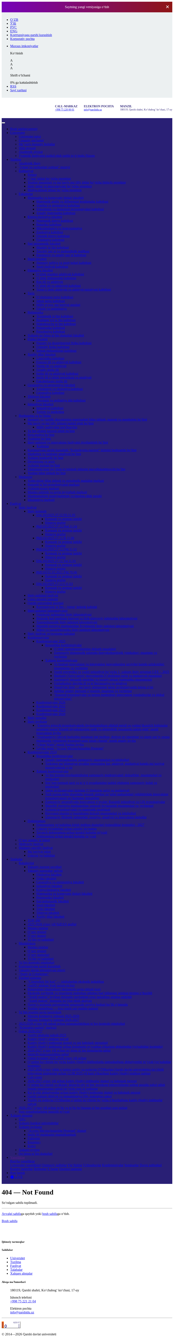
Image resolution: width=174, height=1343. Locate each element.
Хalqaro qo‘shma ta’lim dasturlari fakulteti (56, 335)
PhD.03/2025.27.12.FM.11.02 (56, 549)
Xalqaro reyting (29, 1150)
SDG (22, 1119)
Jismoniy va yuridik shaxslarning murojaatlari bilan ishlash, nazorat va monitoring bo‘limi (87, 419)
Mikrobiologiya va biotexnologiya (59, 228)
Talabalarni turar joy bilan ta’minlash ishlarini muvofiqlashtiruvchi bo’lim (76, 469)
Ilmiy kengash (37, 511)
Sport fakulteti (37, 259)
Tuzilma (15, 159)
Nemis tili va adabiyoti (51, 366)
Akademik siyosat (31, 152)
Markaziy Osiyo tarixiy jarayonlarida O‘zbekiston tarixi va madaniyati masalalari (108, 675)
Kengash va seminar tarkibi (63, 519)
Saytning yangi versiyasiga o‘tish (87, 7)
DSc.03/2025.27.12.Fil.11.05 (55, 515)
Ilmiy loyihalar (37, 721)
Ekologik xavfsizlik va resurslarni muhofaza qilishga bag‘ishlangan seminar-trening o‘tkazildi (90, 993)
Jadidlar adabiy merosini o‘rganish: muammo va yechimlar (93, 691)
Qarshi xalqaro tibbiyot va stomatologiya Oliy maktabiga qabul (70, 1096)
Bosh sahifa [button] (9, 1221)
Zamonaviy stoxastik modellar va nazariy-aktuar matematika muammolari (103, 679)
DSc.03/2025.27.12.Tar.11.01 (56, 561)
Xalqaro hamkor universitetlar (39, 1123)
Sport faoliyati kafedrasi (52, 266)
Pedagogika (35, 312)
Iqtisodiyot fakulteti (40, 404)
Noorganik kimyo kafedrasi (54, 220)
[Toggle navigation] (3, 122)
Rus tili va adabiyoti (49, 282)
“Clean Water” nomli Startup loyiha (60, 744)
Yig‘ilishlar (74, 1165)
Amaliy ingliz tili (47, 370)
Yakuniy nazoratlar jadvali (45, 870)
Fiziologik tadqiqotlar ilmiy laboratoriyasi (63, 614)
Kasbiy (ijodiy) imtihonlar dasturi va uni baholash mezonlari (68, 1043)
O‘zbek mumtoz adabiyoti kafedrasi (60, 274)
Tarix (31, 293)
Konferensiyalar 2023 (50, 710)
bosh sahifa (49, 1214)
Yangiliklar (17, 1157)
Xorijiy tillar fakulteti (42, 354)
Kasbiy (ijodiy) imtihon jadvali (48, 1039)
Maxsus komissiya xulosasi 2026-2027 (53, 1020)
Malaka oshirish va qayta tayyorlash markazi (57, 492)
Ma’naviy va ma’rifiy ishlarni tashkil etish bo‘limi (61, 423)
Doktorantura (36, 821)
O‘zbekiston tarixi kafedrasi (54, 297)
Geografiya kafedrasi (50, 392)
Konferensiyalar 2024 (42, 752)
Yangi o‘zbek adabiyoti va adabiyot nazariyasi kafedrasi (73, 289)
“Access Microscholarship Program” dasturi (57, 1130)
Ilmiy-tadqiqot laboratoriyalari (47, 610)
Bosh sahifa (23, 129)
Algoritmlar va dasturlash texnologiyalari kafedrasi (70, 209)
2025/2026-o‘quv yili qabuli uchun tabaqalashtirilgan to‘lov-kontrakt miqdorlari (72, 1023)
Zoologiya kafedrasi (49, 232)
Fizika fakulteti (38, 339)
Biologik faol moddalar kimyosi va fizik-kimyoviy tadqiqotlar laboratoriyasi (86, 618)
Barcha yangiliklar (22, 1161)
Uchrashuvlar (92, 1165)
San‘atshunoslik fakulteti (44, 243)
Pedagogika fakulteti (50, 897)
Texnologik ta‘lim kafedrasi (54, 316)
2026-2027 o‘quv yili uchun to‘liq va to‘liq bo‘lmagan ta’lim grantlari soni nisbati (73, 1108)
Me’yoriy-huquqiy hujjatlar (37, 144)
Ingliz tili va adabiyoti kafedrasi (57, 373)
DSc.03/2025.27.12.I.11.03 (54, 584)
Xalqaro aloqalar (21, 1115)
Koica (32, 1146)
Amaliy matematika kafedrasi (55, 213)
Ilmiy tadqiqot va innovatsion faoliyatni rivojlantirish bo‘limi (68, 442)
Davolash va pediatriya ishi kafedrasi (61, 400)
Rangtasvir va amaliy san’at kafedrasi (61, 255)
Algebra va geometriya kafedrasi (58, 205)
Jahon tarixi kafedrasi (50, 301)
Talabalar (16, 859)
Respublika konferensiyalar (63, 645)
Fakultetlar (26, 194)
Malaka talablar (38, 928)
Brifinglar (40, 1169)
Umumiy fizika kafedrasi (52, 347)
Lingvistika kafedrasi (50, 358)
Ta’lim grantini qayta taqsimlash (40, 1012)
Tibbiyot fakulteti (39, 396)
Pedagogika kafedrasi (50, 327)
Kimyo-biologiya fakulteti (45, 217)
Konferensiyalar (38, 637)
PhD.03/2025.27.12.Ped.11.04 (56, 526)
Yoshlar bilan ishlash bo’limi (47, 473)
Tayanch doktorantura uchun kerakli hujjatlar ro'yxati (71, 832)
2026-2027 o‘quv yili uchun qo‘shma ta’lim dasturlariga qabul (69, 1050)
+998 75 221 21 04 (23, 1301)
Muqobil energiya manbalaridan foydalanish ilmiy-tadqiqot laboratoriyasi (85, 626)
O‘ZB (14, 19)
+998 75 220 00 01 (64, 109)
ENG (13, 31)
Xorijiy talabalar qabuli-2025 (47, 1035)
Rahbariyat (26, 171)
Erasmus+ (34, 1142)
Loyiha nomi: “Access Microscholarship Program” (70, 748)
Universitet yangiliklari (25, 1165)
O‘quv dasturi (37, 935)
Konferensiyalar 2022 (50, 706)
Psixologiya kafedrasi (50, 331)
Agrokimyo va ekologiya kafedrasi (59, 389)
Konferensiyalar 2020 (50, 714)
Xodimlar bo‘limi (39, 438)
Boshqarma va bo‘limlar (35, 415)
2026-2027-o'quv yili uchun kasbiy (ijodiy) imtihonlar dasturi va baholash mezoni (82, 1081)
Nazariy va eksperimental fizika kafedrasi (63, 343)
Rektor (32, 175)
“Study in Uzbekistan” (34, 974)
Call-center (35, 1077)
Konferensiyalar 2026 (50, 702)
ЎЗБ (13, 23)
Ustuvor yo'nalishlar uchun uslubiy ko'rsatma (66, 828)
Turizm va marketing (50, 412)
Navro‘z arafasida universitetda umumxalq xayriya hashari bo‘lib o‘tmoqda (78, 1004)
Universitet (17, 132)
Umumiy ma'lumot (31, 140)
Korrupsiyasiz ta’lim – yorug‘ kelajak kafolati (66, 607)
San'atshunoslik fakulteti (52, 901)
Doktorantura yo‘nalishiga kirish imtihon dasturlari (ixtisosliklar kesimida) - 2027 (90, 825)
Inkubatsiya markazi (41, 500)
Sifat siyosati (27, 148)
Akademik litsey (30, 163)
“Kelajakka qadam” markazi (37, 1027)
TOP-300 (34, 920)
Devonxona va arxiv (41, 461)
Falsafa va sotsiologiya (51, 308)
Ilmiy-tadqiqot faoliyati (43, 595)
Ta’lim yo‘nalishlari (41, 939)
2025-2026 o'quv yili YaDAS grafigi (52, 924)
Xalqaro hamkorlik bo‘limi (45, 457)
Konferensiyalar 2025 (50, 641)
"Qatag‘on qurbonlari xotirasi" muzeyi (44, 167)
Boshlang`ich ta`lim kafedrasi (56, 320)
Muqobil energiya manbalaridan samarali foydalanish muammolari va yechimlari (99, 805)
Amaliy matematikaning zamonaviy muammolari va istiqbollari (87, 760)
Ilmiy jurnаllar (37, 718)
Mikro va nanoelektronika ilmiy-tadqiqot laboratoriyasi (72, 630)
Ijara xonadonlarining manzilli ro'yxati (44, 1111)
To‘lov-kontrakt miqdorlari (36, 962)
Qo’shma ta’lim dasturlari (35, 1153)
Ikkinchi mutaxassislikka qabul (48, 1054)
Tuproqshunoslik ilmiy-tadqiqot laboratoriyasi (66, 622)
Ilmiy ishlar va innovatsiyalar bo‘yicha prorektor (60, 186)
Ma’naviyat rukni (39, 851)
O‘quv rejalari (37, 932)
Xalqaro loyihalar (30, 1127)
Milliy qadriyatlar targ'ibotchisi (56, 427)
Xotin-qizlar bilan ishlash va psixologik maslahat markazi (66, 480)
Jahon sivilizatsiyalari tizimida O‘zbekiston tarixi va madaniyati (87, 790)
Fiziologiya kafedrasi (50, 240)
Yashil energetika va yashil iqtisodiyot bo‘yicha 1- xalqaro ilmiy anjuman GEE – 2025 (111, 672)
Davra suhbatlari (151, 1165)
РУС (13, 27)
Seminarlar (131, 1165)
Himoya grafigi (55, 522)
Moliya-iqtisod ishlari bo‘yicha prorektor (55, 190)
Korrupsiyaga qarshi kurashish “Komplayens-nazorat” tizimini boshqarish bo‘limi (82, 450)
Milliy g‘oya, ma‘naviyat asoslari (58, 305)
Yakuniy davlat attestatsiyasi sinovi (42, 970)
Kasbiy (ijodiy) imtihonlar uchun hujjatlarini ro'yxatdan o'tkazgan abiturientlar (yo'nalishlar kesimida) (95, 1046)
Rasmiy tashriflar (21, 1169)
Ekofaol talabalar (30, 978)
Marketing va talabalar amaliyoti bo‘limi (54, 454)
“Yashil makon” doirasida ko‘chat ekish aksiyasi (60, 1000)
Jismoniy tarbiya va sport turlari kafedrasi (63, 262)
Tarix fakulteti (45, 909)
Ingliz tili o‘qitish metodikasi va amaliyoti (63, 377)
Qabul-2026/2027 (30, 1031)
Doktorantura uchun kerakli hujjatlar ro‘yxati (66, 836)
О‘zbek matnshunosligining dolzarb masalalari (85, 649)
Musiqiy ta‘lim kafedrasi (52, 247)
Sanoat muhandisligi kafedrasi (56, 350)
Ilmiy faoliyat (27, 507)
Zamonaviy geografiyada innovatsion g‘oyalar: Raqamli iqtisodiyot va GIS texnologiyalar (105, 802)
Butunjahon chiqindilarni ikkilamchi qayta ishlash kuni (64, 989)
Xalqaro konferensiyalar (61, 660)
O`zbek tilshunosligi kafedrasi (56, 278)
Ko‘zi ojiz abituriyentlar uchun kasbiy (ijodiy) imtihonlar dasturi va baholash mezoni (84, 1092)
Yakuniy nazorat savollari (45, 867)
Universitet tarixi (30, 136)
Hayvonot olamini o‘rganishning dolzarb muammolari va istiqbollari (90, 813)
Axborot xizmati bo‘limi (44, 465)
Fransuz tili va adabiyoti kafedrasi (58, 362)
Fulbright (34, 1138)
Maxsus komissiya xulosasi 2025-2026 (53, 1016)
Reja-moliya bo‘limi (41, 435)
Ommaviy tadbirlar (54, 1165)
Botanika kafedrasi (48, 224)
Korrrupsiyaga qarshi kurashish (39, 966)
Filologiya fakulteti (40, 270)
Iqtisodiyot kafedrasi (49, 408)
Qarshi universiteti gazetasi (45, 603)
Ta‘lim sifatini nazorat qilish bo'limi (51, 431)
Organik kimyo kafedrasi (53, 236)
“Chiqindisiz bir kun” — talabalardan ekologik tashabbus (66, 981)
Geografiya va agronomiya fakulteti (51, 385)
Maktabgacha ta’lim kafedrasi (56, 324)
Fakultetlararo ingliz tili (51, 381)
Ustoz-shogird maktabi (43, 599)
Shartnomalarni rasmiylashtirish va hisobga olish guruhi (65, 496)
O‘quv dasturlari (38, 955)
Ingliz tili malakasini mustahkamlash (52, 1134)
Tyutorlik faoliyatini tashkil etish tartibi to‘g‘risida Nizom (57, 155)
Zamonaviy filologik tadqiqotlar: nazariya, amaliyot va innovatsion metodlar (96, 817)
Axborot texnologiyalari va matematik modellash (77, 809)
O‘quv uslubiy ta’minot (34, 840)
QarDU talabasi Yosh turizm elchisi (51, 985)
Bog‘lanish (17, 1173)
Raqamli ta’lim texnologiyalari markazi (54, 484)
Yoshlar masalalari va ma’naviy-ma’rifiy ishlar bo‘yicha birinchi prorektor (77, 182)
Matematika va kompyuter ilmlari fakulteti (56, 197)
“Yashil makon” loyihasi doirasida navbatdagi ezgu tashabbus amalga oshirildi (80, 997)
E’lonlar (53, 1169)
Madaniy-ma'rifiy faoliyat (36, 848)
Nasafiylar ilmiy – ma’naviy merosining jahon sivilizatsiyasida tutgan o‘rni (103, 687)
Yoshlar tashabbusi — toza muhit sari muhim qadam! (63, 1008)
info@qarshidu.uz (93, 109)
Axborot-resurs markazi (43, 488)
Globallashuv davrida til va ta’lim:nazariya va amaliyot (90, 683)
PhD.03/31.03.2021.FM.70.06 (56, 572)
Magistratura (27, 943)
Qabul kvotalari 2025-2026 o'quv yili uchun (57, 1058)
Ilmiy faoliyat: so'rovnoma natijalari (51, 633)
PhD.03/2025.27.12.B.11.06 (55, 538)
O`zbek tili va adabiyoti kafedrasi (58, 285)
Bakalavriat (26, 863)
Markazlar (25, 477)
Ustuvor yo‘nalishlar (41, 855)
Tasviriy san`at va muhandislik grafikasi (62, 251)
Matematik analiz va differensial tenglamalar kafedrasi (72, 201)
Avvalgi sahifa (11, 1214)
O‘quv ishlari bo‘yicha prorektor (49, 178)
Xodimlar (42, 446)
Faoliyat (15, 503)
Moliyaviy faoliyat (31, 844)
